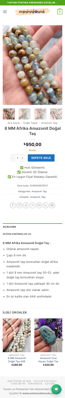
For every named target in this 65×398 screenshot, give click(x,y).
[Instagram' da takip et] (19, 205)
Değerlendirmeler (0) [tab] (17, 234)
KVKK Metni (18, 383)
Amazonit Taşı (49, 122)
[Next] (56, 65)
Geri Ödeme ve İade (19, 381)
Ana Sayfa (14, 122)
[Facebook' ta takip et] (13, 205)
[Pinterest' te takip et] (52, 205)
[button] (5, 11)
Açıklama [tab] (9, 226)
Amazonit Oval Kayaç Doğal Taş (48, 360)
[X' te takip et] (33, 205)
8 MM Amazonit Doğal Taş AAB (17, 360)
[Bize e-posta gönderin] (39, 205)
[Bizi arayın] (46, 205)
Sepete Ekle (41, 158)
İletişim (50, 383)
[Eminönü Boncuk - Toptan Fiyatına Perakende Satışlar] (32, 11)
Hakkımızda (35, 383)
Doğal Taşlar (30, 122)
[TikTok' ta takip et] (26, 205)
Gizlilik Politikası (45, 381)
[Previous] (8, 65)
